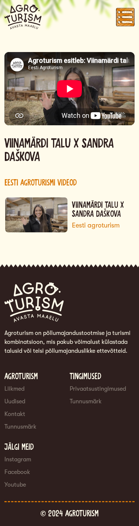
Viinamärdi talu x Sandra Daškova (98, 210)
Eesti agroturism (96, 225)
